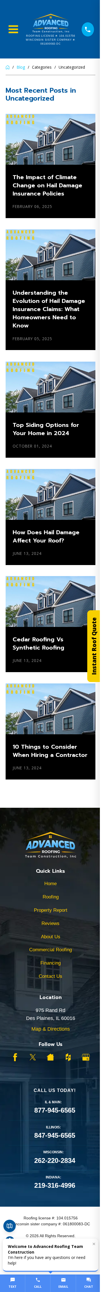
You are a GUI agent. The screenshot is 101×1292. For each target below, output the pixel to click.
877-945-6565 (54, 1110)
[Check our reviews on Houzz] (68, 1057)
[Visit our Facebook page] (15, 1057)
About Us (50, 936)
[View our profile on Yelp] (50, 1057)
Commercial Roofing (50, 949)
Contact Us (50, 976)
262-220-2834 (54, 1160)
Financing (50, 963)
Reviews (50, 923)
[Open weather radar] (9, 1226)
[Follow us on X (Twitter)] (33, 1057)
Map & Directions (50, 1029)
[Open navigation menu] (13, 29)
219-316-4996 (54, 1185)
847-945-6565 (54, 1135)
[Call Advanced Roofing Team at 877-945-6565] (88, 29)
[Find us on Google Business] (86, 1057)
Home (50, 883)
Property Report (50, 910)
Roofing (51, 897)
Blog (21, 67)
